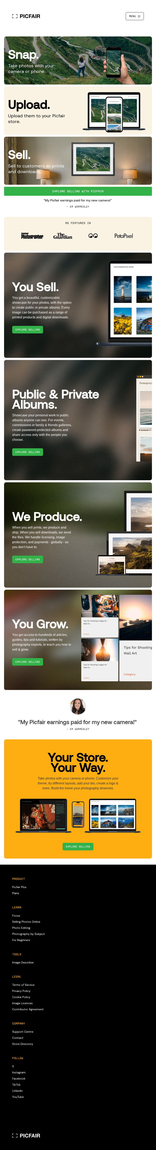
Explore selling (78, 846)
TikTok (16, 1084)
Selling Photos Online (26, 922)
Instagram (19, 1072)
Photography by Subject (28, 934)
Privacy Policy (21, 991)
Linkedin (17, 1091)
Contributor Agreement (28, 1009)
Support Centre (22, 1031)
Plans (15, 893)
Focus (16, 915)
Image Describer (23, 962)
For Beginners (21, 940)
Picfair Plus (19, 887)
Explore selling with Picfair (78, 191)
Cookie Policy (21, 997)
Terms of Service (23, 985)
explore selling (27, 329)
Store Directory (22, 1044)
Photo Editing (21, 928)
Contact (17, 1038)
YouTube (18, 1097)
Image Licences (22, 1003)
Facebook (18, 1078)
